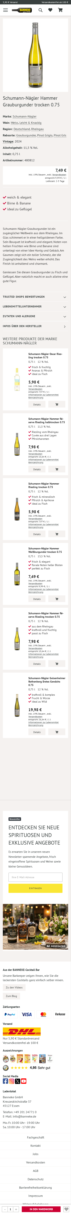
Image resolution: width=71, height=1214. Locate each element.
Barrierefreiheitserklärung (35, 1187)
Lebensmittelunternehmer (22, 306)
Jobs (35, 1154)
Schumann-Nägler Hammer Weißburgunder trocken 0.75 (45, 550)
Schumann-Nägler (24, 116)
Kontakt (35, 1145)
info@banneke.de (24, 1116)
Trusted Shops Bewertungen (24, 296)
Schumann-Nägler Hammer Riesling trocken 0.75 (43, 485)
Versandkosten (59, 174)
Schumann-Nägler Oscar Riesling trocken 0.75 (45, 355)
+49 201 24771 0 (25, 1112)
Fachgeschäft (35, 1137)
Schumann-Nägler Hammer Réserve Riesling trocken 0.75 (45, 615)
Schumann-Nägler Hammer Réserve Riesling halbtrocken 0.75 (46, 420)
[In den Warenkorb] (56, 404)
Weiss (14, 123)
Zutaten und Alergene (19, 316)
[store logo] (19, 10)
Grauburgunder (26, 135)
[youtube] (23, 1082)
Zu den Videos (14, 987)
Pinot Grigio (44, 135)
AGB (35, 1171)
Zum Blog (11, 996)
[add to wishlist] (50, 10)
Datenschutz (36, 1179)
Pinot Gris (60, 135)
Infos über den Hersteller (22, 326)
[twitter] (17, 1082)
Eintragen (35, 888)
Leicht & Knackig (30, 123)
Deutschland (22, 129)
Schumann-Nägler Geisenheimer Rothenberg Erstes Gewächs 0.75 (46, 681)
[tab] (35, 297)
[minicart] (60, 10)
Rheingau (37, 129)
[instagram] (11, 1082)
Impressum (35, 1196)
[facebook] (5, 1082)
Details (37, 404)
